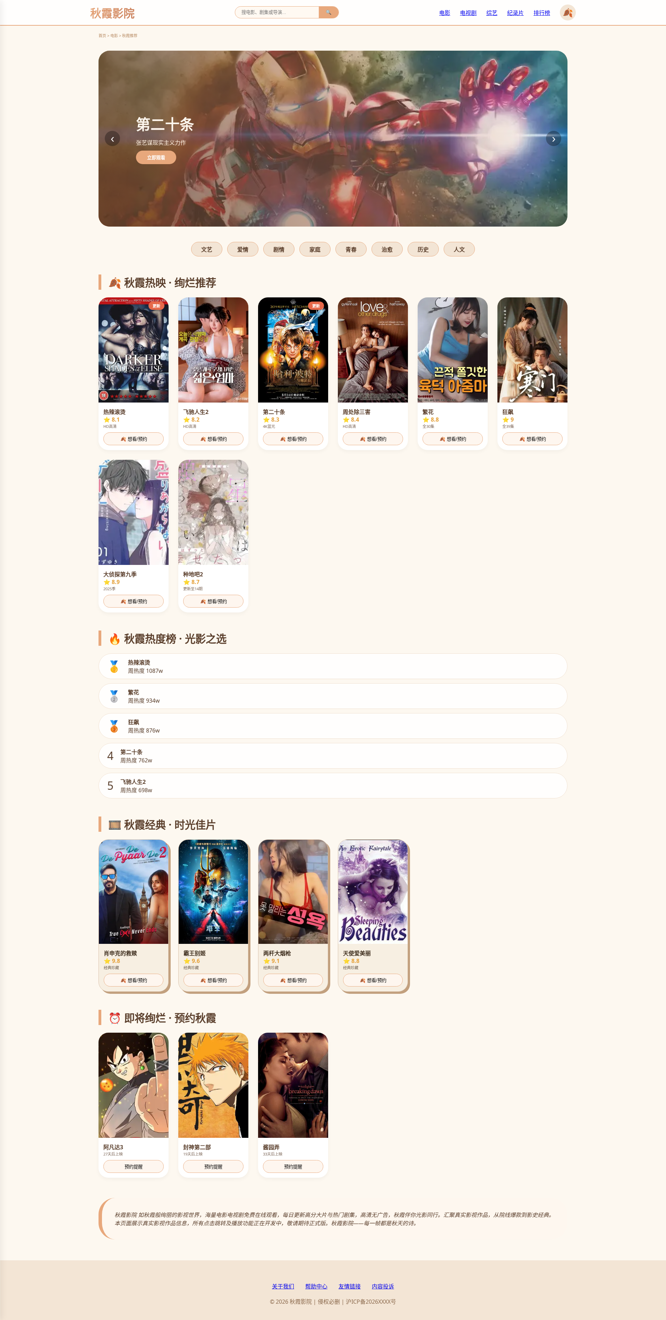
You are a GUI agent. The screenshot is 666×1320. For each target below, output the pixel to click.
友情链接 (350, 1286)
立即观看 (156, 157)
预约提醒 (134, 1166)
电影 (444, 13)
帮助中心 (316, 1286)
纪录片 (515, 13)
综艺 (491, 13)
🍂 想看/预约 (133, 439)
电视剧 (468, 13)
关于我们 (283, 1286)
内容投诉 (383, 1286)
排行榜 (541, 13)
